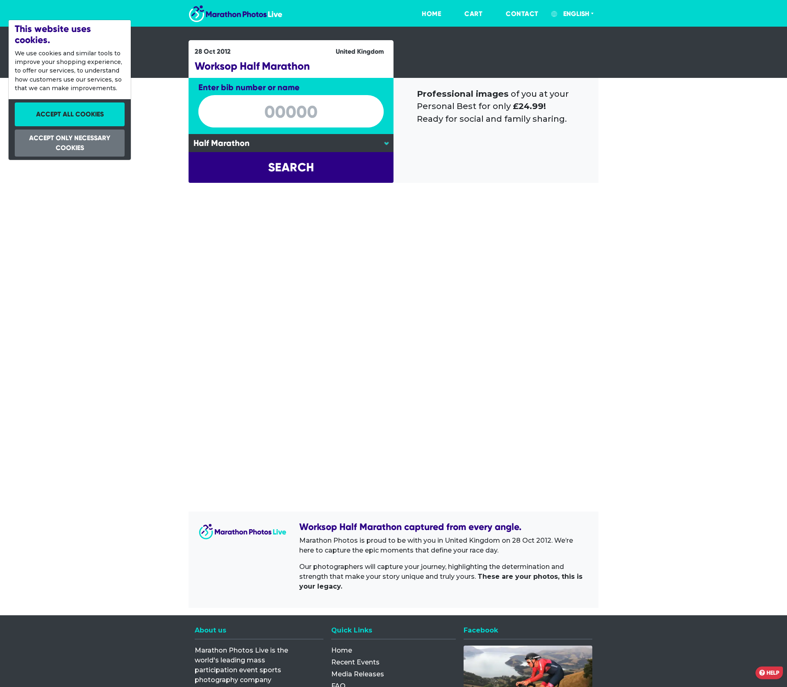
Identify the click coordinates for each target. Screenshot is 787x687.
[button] (291, 167)
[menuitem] (423, 14)
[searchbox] (291, 111)
